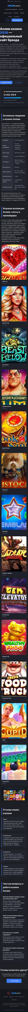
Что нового (16, 16)
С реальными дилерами (11, 9)
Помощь (22, 13)
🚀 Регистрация (14, 981)
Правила (11, 996)
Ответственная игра (20, 996)
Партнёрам (14, 999)
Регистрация (18, 82)
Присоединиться (17, 20)
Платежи (16, 13)
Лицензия (5, 996)
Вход (8, 20)
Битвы (10, 16)
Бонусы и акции (8, 13)
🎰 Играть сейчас (6, 82)
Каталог (21, 9)
